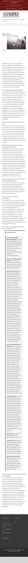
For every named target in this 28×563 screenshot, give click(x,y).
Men (19, 209)
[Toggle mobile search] (22, 13)
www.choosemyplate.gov (12, 255)
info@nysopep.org (14, 2)
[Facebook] (15, 522)
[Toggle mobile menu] (25, 13)
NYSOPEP (7, 533)
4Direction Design (16, 551)
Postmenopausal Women (8, 209)
